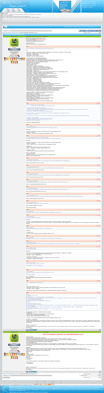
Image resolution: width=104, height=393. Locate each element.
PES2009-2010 (14, 36)
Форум (4, 32)
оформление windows (27, 384)
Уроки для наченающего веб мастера (27, 32)
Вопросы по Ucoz (15, 32)
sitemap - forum (9, 384)
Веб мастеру (8, 32)
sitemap (3, 384)
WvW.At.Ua (20, 384)
